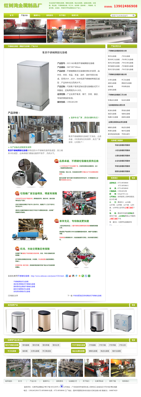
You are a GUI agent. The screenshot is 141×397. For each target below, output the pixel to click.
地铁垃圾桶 (126, 114)
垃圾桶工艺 (73, 381)
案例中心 (37, 15)
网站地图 (113, 387)
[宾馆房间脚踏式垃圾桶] (96, 332)
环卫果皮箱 (47, 351)
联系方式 (75, 15)
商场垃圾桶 (126, 110)
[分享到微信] (83, 276)
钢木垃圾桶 (126, 131)
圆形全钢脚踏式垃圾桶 (21, 289)
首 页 (11, 15)
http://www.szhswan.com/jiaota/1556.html (47, 276)
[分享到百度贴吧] (86, 276)
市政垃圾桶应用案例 (122, 145)
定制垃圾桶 (112, 90)
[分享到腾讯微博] (76, 276)
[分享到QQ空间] (79, 276)
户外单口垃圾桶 (127, 59)
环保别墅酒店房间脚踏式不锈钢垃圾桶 (87, 296)
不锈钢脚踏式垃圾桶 (20, 282)
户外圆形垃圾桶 (127, 66)
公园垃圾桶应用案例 (122, 156)
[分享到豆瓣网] (89, 276)
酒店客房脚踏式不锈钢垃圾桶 (24, 284)
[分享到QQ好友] (73, 276)
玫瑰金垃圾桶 (113, 100)
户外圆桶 (92, 345)
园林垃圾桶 (126, 117)
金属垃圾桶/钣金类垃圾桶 (118, 122)
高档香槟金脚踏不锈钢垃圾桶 (24, 286)
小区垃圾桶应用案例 (122, 150)
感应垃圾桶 (112, 83)
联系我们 (125, 381)
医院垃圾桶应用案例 (122, 171)
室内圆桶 (25, 345)
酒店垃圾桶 (112, 114)
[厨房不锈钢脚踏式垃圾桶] (17, 332)
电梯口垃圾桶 (113, 117)
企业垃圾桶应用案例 (122, 161)
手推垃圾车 (126, 134)
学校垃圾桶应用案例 (122, 166)
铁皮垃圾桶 (126, 127)
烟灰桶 (110, 86)
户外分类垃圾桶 (127, 63)
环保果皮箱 (126, 86)
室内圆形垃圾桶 (114, 66)
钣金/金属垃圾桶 (78, 351)
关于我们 (62, 15)
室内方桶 (35, 345)
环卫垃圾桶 (126, 80)
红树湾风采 (99, 381)
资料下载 (112, 381)
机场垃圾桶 (112, 110)
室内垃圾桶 (112, 56)
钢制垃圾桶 (112, 127)
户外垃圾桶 (126, 56)
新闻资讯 (49, 15)
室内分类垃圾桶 (114, 63)
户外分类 (122, 345)
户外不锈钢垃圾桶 (78, 345)
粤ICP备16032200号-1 (52, 387)
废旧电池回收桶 (114, 134)
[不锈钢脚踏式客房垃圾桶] (43, 332)
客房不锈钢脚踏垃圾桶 (17, 150)
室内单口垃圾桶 (114, 59)
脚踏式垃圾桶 (25, 46)
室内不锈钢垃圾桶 (11, 345)
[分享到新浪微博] (70, 276)
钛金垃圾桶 (126, 100)
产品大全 (24, 15)
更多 (133, 305)
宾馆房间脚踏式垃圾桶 (21, 291)
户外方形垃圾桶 (127, 69)
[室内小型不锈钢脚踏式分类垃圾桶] (70, 332)
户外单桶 (112, 345)
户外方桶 (102, 345)
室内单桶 (46, 345)
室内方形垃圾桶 (114, 69)
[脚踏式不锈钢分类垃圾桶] (122, 332)
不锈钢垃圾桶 (13, 46)
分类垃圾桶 (112, 80)
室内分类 (56, 345)
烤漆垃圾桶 (112, 131)
